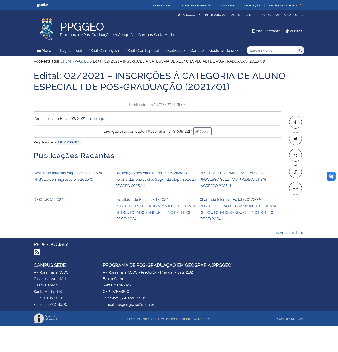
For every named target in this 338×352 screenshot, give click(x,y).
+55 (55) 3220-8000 (50, 304)
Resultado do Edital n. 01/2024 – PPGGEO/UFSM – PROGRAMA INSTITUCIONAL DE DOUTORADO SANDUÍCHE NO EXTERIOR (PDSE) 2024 (155, 209)
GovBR (42, 5)
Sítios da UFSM (268, 15)
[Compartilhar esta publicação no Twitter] (295, 138)
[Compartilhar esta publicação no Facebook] (295, 122)
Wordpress (201, 318)
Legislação (252, 5)
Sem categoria (69, 142)
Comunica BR (162, 5)
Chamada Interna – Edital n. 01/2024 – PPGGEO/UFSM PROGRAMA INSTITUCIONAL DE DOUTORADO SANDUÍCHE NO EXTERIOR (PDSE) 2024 (238, 209)
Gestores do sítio (223, 50)
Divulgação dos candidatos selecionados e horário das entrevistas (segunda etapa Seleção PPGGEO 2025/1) (155, 179)
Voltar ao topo (291, 232)
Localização (174, 50)
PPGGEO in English (103, 50)
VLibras (295, 30)
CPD (301, 318)
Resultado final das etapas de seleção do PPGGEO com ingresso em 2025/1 (68, 176)
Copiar (205, 131)
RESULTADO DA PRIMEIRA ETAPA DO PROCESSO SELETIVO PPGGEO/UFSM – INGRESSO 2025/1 (234, 179)
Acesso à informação (196, 5)
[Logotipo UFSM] (47, 27)
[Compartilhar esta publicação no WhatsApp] (295, 155)
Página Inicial (71, 50)
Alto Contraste (268, 30)
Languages (189, 15)
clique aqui (95, 118)
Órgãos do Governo (283, 5)
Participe (227, 5)
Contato (197, 50)
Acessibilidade (242, 15)
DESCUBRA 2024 (48, 199)
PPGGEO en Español (141, 50)
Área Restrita (294, 15)
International (215, 15)
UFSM (289, 318)
